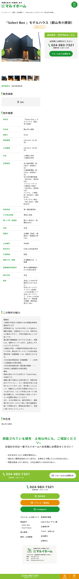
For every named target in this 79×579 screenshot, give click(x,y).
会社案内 (44, 536)
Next (38, 52)
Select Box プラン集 (49, 522)
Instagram (41, 509)
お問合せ (44, 540)
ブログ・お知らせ (48, 531)
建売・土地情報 (26, 537)
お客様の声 (45, 526)
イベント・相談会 (41, 502)
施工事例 (23, 532)
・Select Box (25, 525)
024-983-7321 (35, 556)
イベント (74, 578)
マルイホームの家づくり (29, 517)
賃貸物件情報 (46, 517)
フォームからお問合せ (61, 53)
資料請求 (65, 578)
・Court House (25, 528)
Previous (3, 52)
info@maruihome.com (37, 560)
